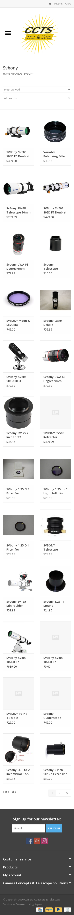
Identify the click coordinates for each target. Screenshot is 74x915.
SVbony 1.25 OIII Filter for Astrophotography (18, 547)
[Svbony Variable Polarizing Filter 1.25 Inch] (55, 132)
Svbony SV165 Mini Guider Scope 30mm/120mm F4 (16, 604)
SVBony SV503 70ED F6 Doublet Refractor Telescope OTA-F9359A (18, 154)
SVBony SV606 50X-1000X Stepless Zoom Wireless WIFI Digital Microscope (17, 379)
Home (6, 73)
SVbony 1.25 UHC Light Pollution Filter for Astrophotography (55, 491)
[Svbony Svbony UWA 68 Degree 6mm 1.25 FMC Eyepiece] (18, 244)
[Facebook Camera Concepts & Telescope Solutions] (29, 841)
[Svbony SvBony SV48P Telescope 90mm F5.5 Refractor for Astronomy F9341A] (18, 188)
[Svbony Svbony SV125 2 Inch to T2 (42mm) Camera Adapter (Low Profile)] (18, 413)
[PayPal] (48, 909)
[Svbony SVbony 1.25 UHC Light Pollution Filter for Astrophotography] (55, 469)
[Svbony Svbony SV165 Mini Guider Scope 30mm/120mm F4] (18, 581)
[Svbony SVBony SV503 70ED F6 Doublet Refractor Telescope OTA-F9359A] (18, 132)
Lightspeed (36, 904)
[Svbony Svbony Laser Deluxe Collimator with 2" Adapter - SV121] (55, 300)
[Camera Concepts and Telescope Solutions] (45, 33)
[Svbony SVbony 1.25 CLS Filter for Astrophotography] (18, 469)
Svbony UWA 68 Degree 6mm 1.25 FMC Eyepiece (17, 267)
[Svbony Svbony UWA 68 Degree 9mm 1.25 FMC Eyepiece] (55, 356)
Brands (17, 73)
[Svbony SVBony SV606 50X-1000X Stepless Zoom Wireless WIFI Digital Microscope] (18, 356)
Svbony (29, 73)
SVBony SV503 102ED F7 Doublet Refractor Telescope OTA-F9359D (17, 660)
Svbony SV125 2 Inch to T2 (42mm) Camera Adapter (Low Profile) (17, 435)
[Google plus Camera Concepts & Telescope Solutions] (37, 841)
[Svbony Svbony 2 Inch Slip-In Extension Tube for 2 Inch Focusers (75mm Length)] (55, 749)
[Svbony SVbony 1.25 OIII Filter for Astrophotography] (18, 525)
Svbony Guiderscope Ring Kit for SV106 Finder (52, 716)
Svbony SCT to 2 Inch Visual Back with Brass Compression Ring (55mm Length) (18, 772)
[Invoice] (66, 909)
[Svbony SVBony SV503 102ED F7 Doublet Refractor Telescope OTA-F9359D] (18, 637)
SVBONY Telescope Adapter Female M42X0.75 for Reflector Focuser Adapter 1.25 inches (55, 547)
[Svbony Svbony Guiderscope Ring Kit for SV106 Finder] (55, 693)
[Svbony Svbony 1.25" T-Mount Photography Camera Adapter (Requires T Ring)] (55, 581)
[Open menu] (8, 33)
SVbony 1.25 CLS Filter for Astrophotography (18, 491)
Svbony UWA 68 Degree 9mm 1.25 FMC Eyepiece (54, 379)
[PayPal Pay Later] (57, 909)
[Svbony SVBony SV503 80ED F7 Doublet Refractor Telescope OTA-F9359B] (55, 188)
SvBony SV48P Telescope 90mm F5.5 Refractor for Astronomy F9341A (18, 210)
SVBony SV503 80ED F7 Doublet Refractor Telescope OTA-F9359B (55, 210)
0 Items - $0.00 (62, 3)
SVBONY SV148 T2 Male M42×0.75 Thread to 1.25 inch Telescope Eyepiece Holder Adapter (17, 716)
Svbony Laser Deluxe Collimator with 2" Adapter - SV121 (54, 323)
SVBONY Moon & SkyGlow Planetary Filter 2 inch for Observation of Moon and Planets (18, 323)
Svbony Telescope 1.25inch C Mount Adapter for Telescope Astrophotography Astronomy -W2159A (55, 267)
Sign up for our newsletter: (37, 819)
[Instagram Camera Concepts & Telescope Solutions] (44, 841)
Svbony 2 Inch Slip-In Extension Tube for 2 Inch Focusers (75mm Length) (55, 772)
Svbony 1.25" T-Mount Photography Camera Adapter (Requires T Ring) (55, 604)
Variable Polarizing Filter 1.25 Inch (54, 154)
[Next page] (67, 793)
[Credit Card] (39, 909)
